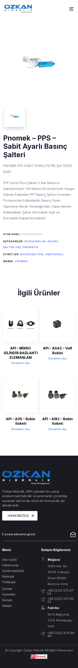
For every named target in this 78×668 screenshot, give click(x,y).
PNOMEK (21, 261)
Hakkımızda (10, 565)
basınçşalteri (31, 254)
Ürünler (7, 589)
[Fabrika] (58, 617)
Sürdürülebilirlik (13, 571)
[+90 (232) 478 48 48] (58, 634)
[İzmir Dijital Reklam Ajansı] (39, 656)
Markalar (8, 576)
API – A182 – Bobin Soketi (57, 421)
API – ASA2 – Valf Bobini (57, 350)
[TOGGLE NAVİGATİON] (62, 9)
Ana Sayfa (9, 559)
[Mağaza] (58, 572)
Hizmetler (9, 594)
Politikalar (9, 582)
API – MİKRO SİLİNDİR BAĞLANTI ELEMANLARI (21, 353)
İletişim (7, 605)
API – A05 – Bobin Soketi (20, 421)
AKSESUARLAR (35, 241)
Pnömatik (30, 247)
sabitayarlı (54, 254)
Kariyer (7, 600)
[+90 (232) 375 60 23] (58, 600)
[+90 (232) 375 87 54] (58, 592)
